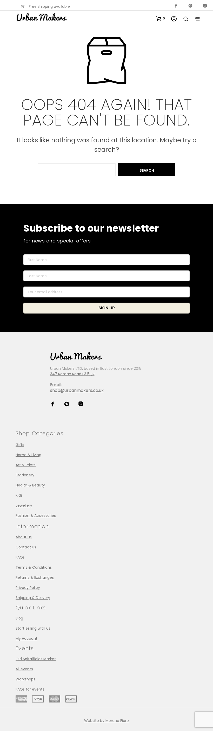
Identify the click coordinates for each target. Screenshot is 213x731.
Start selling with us (33, 628)
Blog (19, 618)
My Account (26, 638)
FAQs (20, 557)
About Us (24, 537)
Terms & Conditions (34, 567)
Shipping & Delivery (33, 597)
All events (24, 669)
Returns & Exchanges (35, 577)
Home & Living (28, 454)
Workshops (25, 679)
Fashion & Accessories (36, 515)
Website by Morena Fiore (106, 721)
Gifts (20, 444)
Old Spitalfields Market (36, 659)
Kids (19, 495)
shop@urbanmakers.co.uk (77, 390)
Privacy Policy (28, 587)
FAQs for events (30, 689)
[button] (160, 18)
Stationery (25, 475)
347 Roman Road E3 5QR (72, 374)
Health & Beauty (30, 485)
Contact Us (26, 547)
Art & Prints (26, 465)
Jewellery (24, 505)
